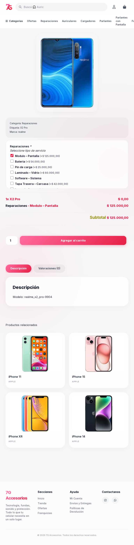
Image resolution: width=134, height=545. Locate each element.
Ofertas (31, 21)
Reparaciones (49, 21)
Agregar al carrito (73, 240)
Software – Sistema (28, 178)
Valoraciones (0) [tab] (49, 268)
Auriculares (69, 21)
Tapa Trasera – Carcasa (41, 184)
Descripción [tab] (18, 268)
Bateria (30, 161)
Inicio (41, 498)
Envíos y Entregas (80, 503)
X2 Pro (24, 127)
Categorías (16, 21)
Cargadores (88, 21)
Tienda (42, 503)
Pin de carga (33, 167)
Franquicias (45, 513)
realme (22, 132)
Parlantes (105, 21)
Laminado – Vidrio (37, 172)
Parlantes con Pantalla (122, 21)
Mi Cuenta (76, 498)
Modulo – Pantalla (37, 156)
